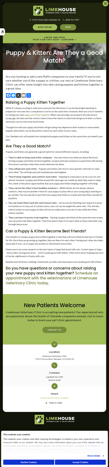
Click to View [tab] (55, 402)
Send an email (54, 380)
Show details (93, 456)
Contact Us (54, 330)
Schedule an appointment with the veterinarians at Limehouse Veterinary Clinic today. (52, 278)
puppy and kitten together (37, 114)
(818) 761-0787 (72, 20)
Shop (68, 27)
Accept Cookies (80, 462)
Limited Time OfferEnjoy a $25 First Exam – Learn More (53, 39)
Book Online (45, 27)
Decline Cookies (29, 462)
